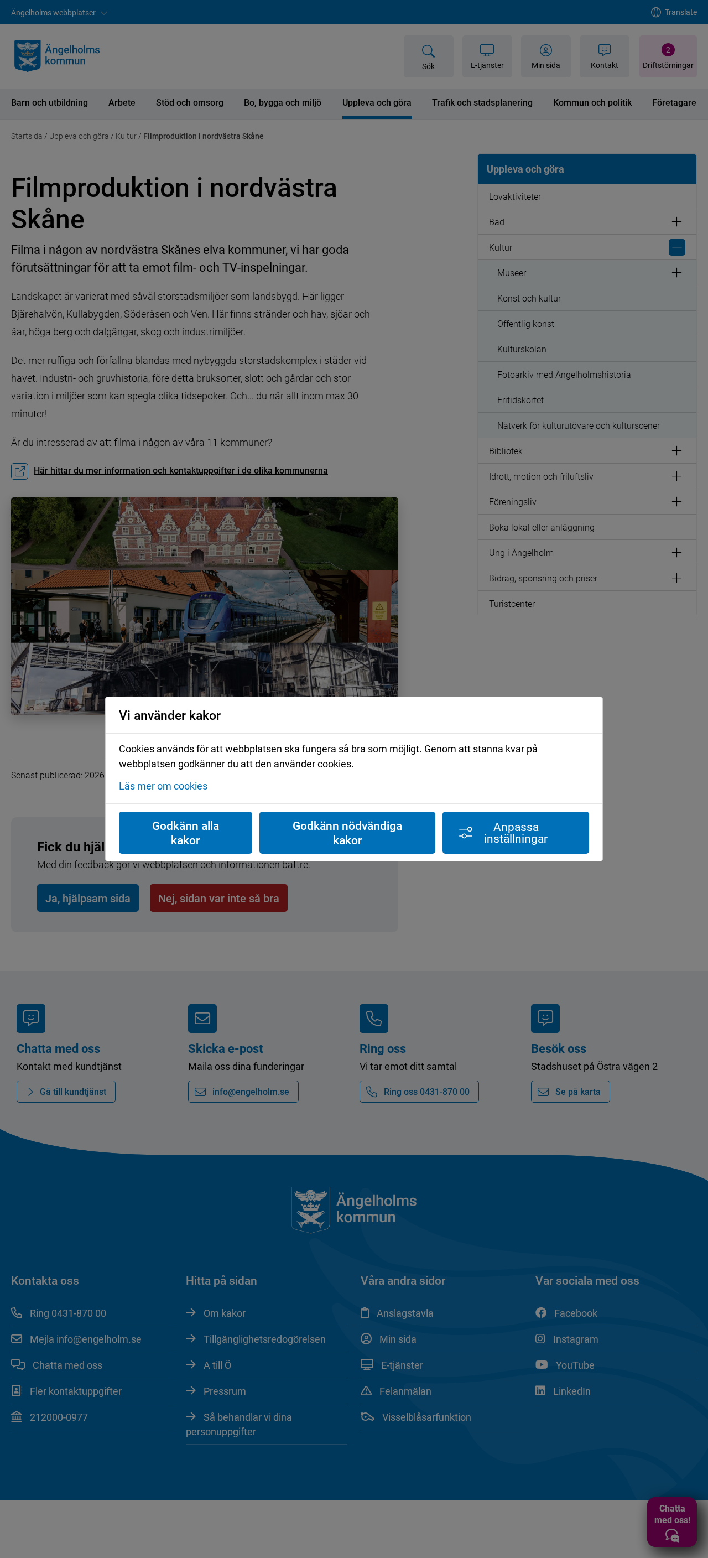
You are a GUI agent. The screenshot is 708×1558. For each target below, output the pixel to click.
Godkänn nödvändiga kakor (347, 833)
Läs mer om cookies (163, 785)
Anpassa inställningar (516, 832)
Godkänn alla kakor (185, 833)
